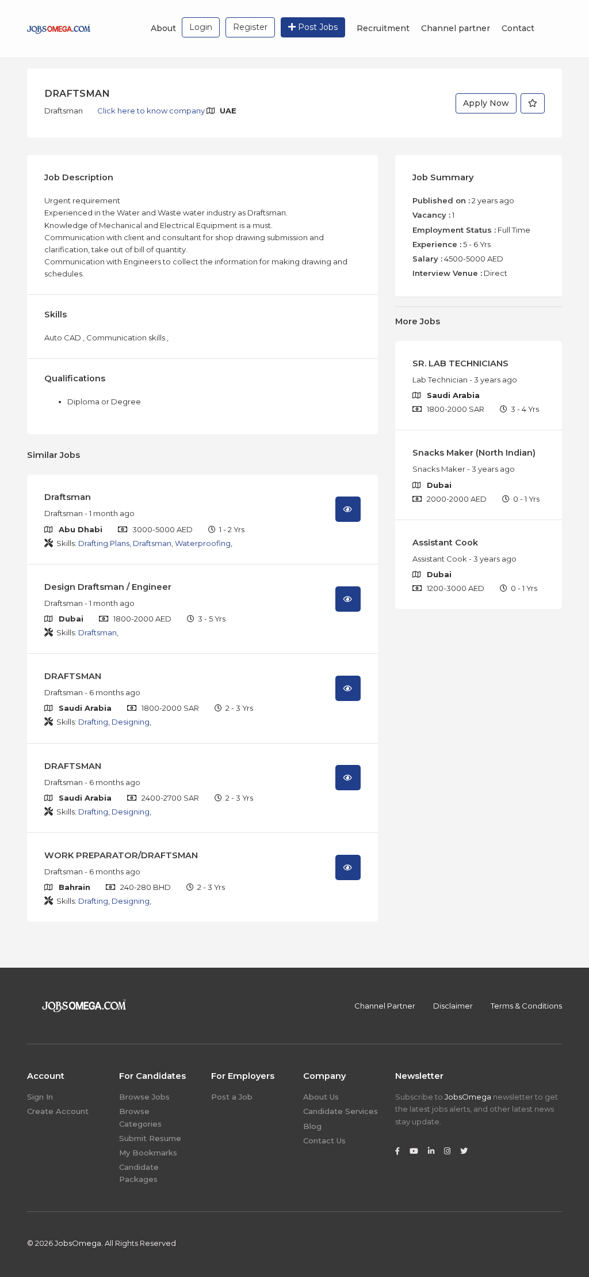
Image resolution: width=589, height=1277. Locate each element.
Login (200, 27)
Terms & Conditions (526, 1005)
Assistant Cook (445, 542)
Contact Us (324, 1140)
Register (250, 27)
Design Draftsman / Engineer (107, 587)
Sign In (40, 1096)
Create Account (58, 1111)
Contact (518, 28)
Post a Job (232, 1096)
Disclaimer (453, 1005)
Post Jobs (317, 27)
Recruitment (383, 28)
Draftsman (67, 497)
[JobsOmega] (58, 28)
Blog (312, 1126)
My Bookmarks (148, 1152)
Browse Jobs (144, 1096)
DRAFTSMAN (72, 676)
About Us (321, 1096)
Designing (131, 721)
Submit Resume (150, 1138)
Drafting (93, 721)
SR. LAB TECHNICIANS (460, 363)
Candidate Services (340, 1111)
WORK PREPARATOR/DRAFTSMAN (121, 855)
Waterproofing (203, 543)
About (163, 28)
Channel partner (455, 28)
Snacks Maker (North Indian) (474, 453)
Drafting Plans (103, 543)
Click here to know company (151, 110)
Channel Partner (384, 1005)
